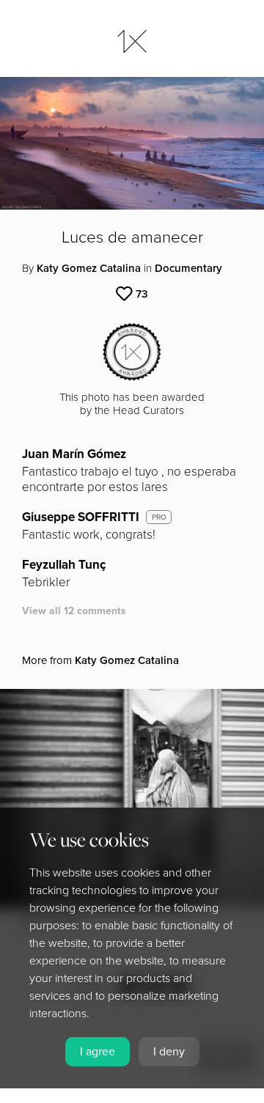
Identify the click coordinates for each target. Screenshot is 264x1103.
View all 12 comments (74, 611)
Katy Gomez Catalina (89, 268)
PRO (159, 517)
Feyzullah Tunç (64, 564)
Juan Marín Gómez (74, 454)
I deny (169, 1051)
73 (142, 293)
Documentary (188, 268)
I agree (97, 1051)
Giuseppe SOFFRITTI (80, 517)
